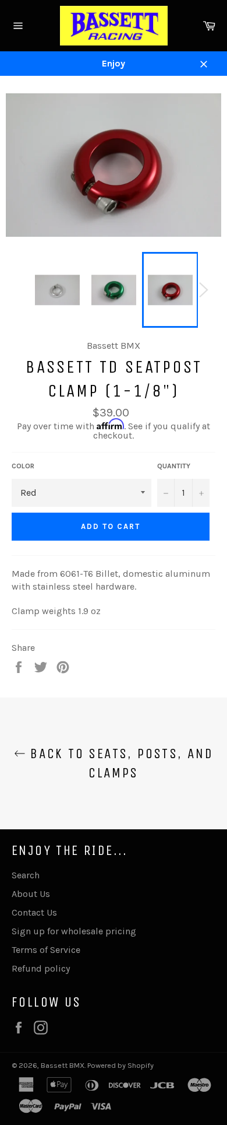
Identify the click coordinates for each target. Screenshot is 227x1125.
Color (23, 466)
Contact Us (34, 912)
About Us (31, 893)
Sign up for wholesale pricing (74, 931)
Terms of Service (46, 949)
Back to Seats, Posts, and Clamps (119, 763)
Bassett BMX (62, 1065)
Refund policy (41, 968)
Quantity (173, 466)
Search (26, 875)
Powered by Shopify (120, 1065)
